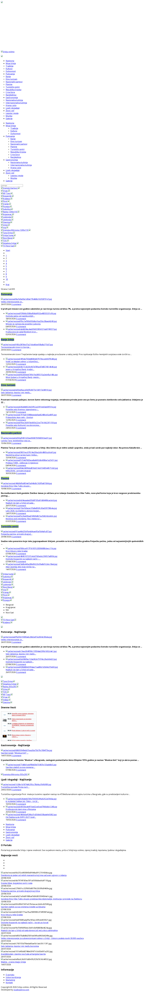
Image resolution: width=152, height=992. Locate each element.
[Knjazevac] (7, 214)
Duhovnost (15, 133)
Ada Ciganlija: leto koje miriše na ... (21, 566)
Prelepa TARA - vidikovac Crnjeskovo (22, 463)
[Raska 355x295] (9, 686)
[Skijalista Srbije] (10, 243)
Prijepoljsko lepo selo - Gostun (19, 417)
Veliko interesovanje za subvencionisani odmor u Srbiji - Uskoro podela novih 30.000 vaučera (42, 938)
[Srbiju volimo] (7, 51)
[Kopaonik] (7, 196)
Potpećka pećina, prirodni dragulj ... (16, 534)
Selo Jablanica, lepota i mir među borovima (20, 946)
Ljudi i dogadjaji (12, 170)
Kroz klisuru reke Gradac (17, 551)
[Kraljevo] (6, 198)
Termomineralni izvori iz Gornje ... (16, 347)
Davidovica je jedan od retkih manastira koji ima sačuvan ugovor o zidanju (34, 875)
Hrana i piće (15, 167)
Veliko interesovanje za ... (12, 301)
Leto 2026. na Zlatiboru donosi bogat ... (23, 510)
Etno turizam (16, 141)
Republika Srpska (18, 152)
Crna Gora (15, 154)
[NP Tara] (7, 193)
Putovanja (10, 136)
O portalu (10, 974)
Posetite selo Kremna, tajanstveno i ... (22, 409)
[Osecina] (6, 222)
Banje (13, 138)
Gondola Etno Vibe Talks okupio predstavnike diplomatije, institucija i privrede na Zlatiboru (41, 899)
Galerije (9, 180)
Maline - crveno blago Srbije (13, 962)
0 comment (16, 304)
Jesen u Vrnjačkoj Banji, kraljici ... (20, 369)
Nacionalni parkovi (18, 144)
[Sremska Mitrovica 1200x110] (16, 230)
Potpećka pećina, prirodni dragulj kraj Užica (20, 891)
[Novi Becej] (8, 238)
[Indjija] (6, 699)
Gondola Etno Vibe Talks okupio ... (16, 486)
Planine (13, 146)
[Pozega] (6, 206)
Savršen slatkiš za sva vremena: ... (20, 767)
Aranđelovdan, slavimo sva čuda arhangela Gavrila (23, 954)
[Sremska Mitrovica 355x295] (15, 774)
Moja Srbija (11, 125)
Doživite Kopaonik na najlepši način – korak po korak (24, 922)
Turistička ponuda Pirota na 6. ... (15, 787)
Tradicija (14, 128)
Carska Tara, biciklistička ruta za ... (16, 440)
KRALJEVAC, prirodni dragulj (18, 470)
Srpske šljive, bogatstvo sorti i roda (16, 883)
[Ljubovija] (7, 217)
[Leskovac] (7, 219)
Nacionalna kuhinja (19, 162)
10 (7, 279)
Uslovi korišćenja (13, 977)
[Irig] (4, 227)
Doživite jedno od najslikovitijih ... (20, 316)
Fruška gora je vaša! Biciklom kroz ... (21, 331)
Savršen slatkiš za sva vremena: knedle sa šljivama (23, 906)
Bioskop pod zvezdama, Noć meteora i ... (23, 518)
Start (8, 250)
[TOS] (5, 240)
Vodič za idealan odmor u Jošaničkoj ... (22, 361)
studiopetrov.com (21, 989)
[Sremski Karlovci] (10, 188)
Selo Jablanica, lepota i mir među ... (16, 392)
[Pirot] (5, 201)
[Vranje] (6, 204)
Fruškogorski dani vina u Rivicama (21, 809)
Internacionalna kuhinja (21, 165)
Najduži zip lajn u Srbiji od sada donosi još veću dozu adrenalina (29, 930)
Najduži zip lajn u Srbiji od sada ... (20, 503)
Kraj (7, 284)
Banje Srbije (7, 339)
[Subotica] (7, 209)
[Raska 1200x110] (10, 211)
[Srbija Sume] (8, 235)
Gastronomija (12, 159)
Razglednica (15, 157)
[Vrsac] (5, 190)
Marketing (10, 980)
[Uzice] (5, 225)
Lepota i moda (16, 175)
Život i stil (10, 173)
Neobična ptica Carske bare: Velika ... (22, 455)
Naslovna (10, 123)
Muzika (13, 178)
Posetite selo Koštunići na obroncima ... (23, 425)
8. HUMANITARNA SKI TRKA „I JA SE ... (22, 801)
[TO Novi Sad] (8, 246)
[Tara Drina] (8, 232)
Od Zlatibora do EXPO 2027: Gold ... (21, 817)
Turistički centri (17, 149)
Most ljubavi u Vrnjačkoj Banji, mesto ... (23, 377)
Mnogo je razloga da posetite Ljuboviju (23, 324)
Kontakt (9, 982)
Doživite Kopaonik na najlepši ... (20, 661)
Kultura (13, 131)
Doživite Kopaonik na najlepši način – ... (23, 559)
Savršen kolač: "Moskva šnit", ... (14, 753)
